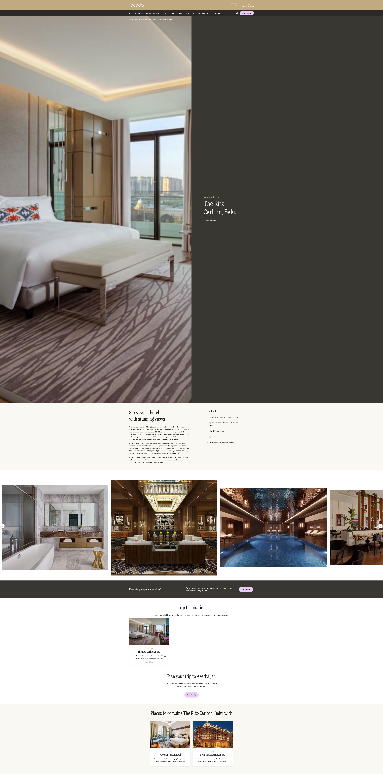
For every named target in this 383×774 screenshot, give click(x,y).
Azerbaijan (148, 19)
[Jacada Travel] (136, 6)
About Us (215, 13)
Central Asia (138, 19)
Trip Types (169, 13)
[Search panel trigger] (237, 13)
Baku (154, 19)
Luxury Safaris (153, 13)
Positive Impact (200, 13)
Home (131, 19)
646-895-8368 (248, 7)
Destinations (136, 13)
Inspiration (183, 13)
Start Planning (246, 13)
